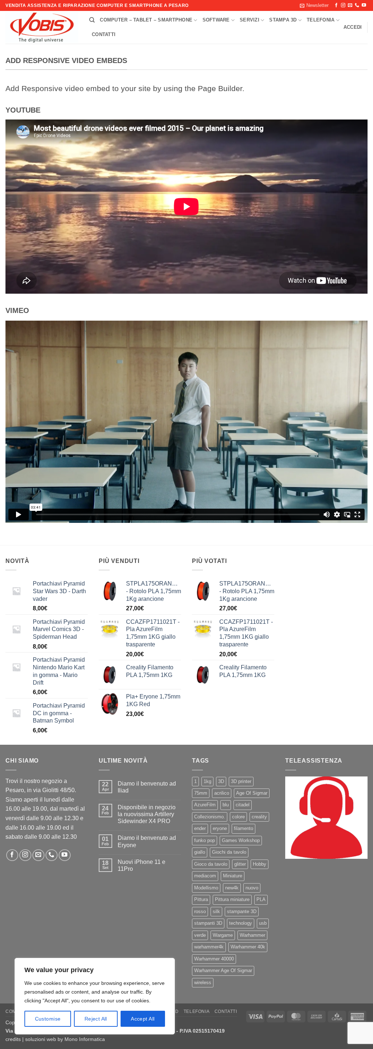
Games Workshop (241, 840)
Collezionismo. (209, 816)
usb (263, 923)
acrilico (221, 793)
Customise (48, 1019)
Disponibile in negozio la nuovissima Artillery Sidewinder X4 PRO (147, 814)
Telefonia (320, 20)
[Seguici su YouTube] (364, 5)
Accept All (142, 1019)
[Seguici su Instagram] (343, 5)
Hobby (259, 864)
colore (238, 816)
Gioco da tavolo (210, 864)
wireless (202, 982)
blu (226, 804)
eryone (220, 828)
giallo (199, 852)
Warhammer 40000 (214, 959)
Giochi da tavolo (229, 852)
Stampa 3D (283, 20)
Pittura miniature (232, 899)
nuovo (252, 888)
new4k (232, 888)
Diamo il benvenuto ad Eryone (147, 841)
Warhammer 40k (248, 947)
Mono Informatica (84, 1039)
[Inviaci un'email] (350, 5)
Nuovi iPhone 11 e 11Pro (141, 865)
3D (221, 781)
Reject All (96, 1019)
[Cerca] (92, 20)
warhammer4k (209, 947)
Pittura (201, 899)
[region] (95, 996)
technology (240, 923)
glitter (240, 864)
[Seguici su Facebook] (336, 5)
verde (200, 935)
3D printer (241, 781)
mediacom (205, 875)
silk (216, 911)
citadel (243, 804)
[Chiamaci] (357, 5)
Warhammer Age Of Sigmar (223, 970)
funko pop (204, 840)
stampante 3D (241, 911)
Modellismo (206, 888)
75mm (200, 793)
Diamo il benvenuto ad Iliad (147, 787)
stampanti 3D (208, 923)
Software (216, 20)
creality (259, 816)
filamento (243, 828)
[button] (314, 5)
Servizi (249, 20)
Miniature (232, 875)
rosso (200, 911)
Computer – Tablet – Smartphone (146, 20)
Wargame (223, 935)
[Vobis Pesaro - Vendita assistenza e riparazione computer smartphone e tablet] (41, 27)
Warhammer (252, 935)
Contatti (103, 34)
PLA (261, 899)
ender (200, 828)
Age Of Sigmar (251, 793)
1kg (207, 781)
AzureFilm (205, 804)
